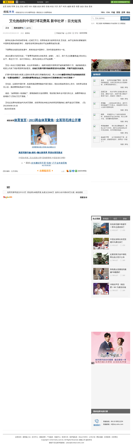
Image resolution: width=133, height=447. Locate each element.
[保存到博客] (82, 171)
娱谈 (39, 7)
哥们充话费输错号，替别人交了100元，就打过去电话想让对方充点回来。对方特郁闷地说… (114, 128)
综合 (128, 12)
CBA (108, 12)
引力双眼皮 (121, 23)
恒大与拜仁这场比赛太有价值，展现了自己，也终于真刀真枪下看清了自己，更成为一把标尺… (114, 94)
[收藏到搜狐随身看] (76, 171)
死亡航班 (99, 23)
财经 (43, 7)
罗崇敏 (103, 103)
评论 (126, 87)
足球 (123, 12)
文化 (17, 7)
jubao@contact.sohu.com (75, 443)
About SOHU (83, 437)
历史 (22, 7)
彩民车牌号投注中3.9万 (16, 192)
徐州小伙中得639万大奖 (65, 192)
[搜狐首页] (9, 2)
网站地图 (100, 437)
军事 (13, 7)
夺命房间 (114, 23)
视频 (35, 7)
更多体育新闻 (9, 109)
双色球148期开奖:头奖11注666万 (40, 192)
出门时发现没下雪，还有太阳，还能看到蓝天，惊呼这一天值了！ (114, 139)
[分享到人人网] (73, 171)
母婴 (77, 7)
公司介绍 (92, 437)
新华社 (27, 33)
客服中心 (57, 437)
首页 (4, 7)
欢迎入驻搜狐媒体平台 (121, 2)
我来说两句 (22, 28)
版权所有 (89, 440)
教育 (73, 7)
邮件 (47, 2)
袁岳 (102, 80)
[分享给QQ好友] (70, 171)
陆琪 (102, 114)
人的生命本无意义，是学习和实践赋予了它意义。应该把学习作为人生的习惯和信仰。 (114, 105)
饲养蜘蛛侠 (107, 23)
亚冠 (118, 12)
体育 (26, 7)
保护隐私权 (73, 437)
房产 (60, 7)
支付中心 (35, 437)
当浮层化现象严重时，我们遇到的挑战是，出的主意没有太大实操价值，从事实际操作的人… (114, 82)
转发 (122, 87)
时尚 (65, 7)
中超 (113, 12)
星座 (90, 7)
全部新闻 (107, 437)
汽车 (56, 7)
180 (123, 260)
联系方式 (65, 437)
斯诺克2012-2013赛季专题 (25, 12)
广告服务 (50, 437)
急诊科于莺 (105, 137)
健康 (69, 7)
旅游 (82, 7)
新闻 (9, 7)
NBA (30, 7)
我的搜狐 (40, 2)
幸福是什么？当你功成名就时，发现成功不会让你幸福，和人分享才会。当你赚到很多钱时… (114, 116)
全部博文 (115, 437)
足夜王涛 (104, 92)
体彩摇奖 (79, 192)
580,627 (115, 260)
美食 (86, 7)
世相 (47, 7)
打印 (69, 33)
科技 (52, 7)
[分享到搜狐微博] (67, 171)
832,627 (115, 230)
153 (123, 230)
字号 (76, 33)
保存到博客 (83, 33)
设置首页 (18, 437)
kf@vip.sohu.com (117, 424)
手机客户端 (60, 33)
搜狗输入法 (27, 437)
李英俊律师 (105, 126)
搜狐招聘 (42, 437)
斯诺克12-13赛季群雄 (44, 12)
